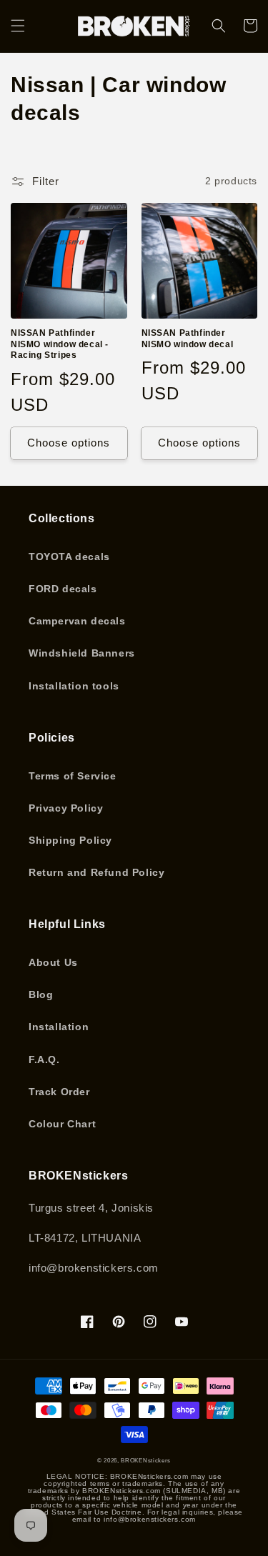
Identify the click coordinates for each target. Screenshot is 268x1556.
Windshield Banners (82, 653)
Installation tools (74, 686)
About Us (53, 962)
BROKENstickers (146, 1460)
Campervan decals (77, 621)
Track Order (59, 1091)
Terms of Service (72, 776)
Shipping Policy (70, 840)
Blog (41, 994)
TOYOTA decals (69, 556)
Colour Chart (62, 1123)
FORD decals (63, 588)
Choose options (68, 443)
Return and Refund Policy (96, 872)
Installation (59, 1026)
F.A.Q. (44, 1059)
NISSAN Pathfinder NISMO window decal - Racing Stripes (60, 344)
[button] (18, 25)
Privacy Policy (66, 808)
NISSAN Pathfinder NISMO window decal (188, 338)
